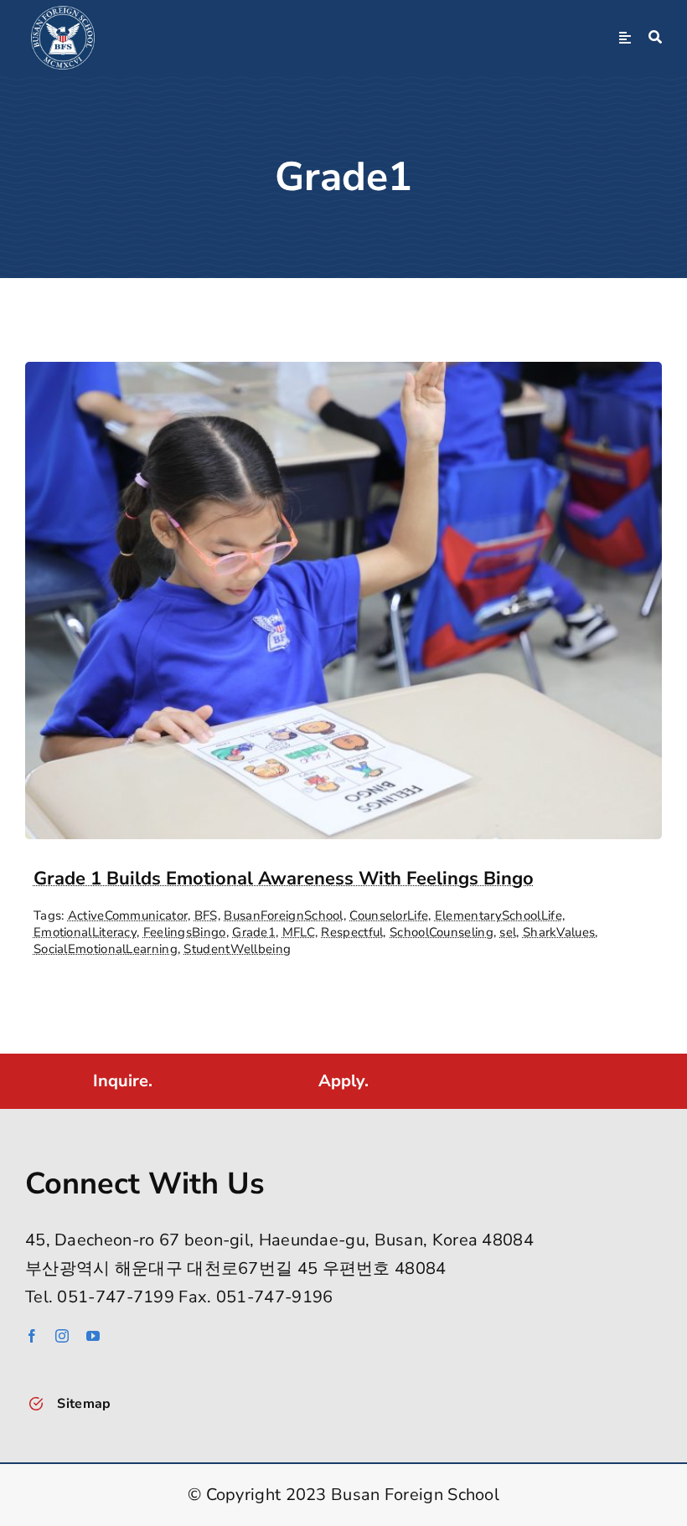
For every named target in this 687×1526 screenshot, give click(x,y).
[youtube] (93, 1336)
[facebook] (32, 1336)
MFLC (298, 932)
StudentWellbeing (237, 949)
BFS (206, 915)
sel (507, 932)
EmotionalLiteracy (85, 932)
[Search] (655, 37)
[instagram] (62, 1336)
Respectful (352, 932)
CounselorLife (388, 915)
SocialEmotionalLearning (106, 949)
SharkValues (559, 932)
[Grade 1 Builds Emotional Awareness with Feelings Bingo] (343, 375)
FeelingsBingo (184, 932)
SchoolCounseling (441, 932)
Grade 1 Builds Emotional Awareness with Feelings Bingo (284, 878)
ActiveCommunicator (128, 915)
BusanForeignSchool (283, 915)
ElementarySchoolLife (498, 915)
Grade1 (254, 932)
